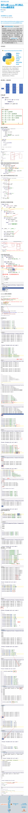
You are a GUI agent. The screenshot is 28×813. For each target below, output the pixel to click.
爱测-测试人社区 (5, 1)
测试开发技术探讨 (8, 26)
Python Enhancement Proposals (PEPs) (13, 50)
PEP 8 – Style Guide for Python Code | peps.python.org (19, 59)
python (2, 11)
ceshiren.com (14, 38)
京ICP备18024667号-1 (15, 804)
